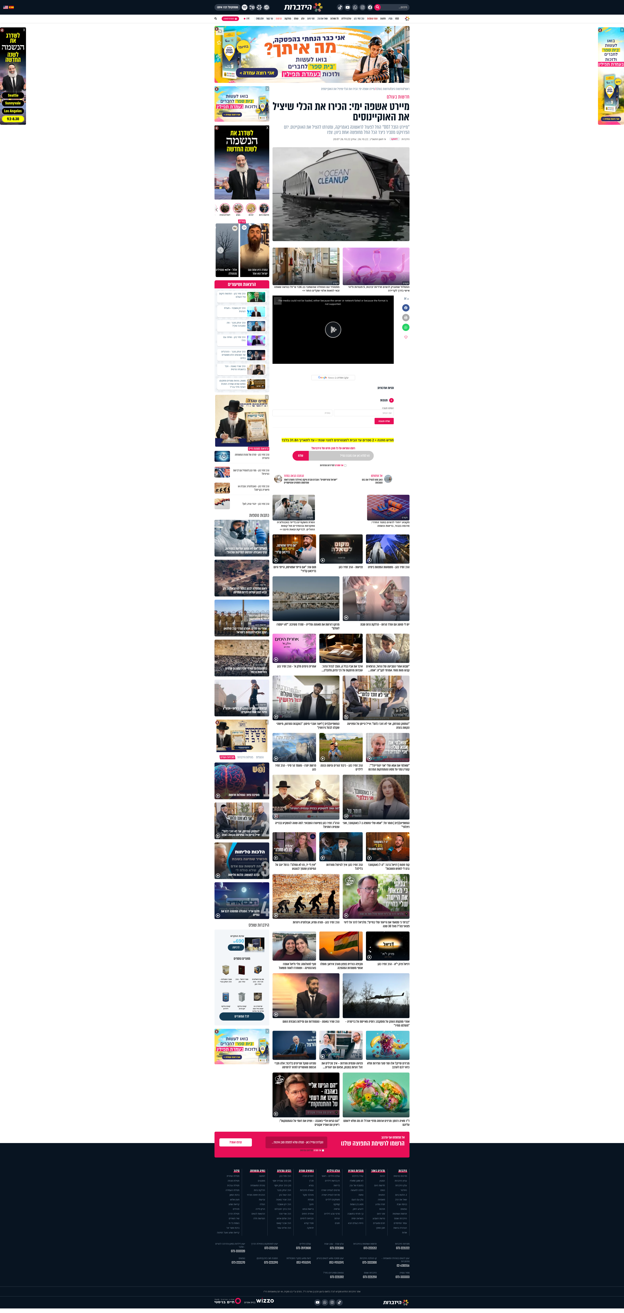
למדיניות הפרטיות (327, 465)
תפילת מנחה (233, 1180)
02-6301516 (403, 1265)
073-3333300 (369, 1262)
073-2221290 (271, 1262)
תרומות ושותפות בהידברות (365, 1243)
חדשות (383, 18)
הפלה (262, 1204)
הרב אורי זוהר (285, 1213)
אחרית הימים (308, 1213)
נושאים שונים (306, 1170)
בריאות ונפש (308, 1208)
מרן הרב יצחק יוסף (282, 1185)
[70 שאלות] (252, 7)
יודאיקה (310, 1227)
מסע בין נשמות (356, 1204)
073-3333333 (403, 1277)
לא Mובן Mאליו (356, 1180)
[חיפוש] (377, 7)
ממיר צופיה (405, 1272)
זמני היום (311, 18)
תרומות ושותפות (400, 1213)
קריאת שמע (234, 1204)
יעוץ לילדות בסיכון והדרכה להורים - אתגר (230, 1245)
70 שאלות (334, 18)
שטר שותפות (372, 18)
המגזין (382, 1180)
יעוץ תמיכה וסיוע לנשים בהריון (330, 1258)
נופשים (404, 1208)
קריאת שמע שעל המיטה (228, 1232)
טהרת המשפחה (257, 1185)
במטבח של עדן (356, 1185)
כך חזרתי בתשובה (355, 1213)
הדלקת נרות (259, 1190)
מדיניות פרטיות (400, 1175)
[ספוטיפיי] (244, 7)
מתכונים (261, 1180)
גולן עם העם (357, 1199)
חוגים (337, 1223)
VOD (397, 18)
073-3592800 (303, 1248)
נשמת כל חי (234, 1223)
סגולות (311, 1199)
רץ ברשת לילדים (332, 1180)
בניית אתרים (249, 1302)
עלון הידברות (401, 1185)
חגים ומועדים (379, 1223)
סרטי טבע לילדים (332, 1213)
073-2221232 (271, 1248)
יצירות (337, 1218)
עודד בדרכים (357, 1175)
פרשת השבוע (379, 1218)
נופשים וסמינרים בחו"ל (333, 1272)
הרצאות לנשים (258, 1213)
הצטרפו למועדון (229, 18)
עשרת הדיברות (307, 1190)
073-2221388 (337, 1248)
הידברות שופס (400, 1218)
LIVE (248, 18)
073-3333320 (238, 1251)
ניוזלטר (404, 1190)
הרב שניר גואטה (283, 1199)
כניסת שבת (402, 1204)
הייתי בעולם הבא (355, 1223)
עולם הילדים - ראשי (331, 1175)
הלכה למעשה (357, 1190)
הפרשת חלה (259, 1218)
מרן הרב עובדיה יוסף (282, 1180)
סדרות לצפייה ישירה (331, 1194)
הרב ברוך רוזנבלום (283, 1208)
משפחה (381, 1199)
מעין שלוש (234, 1199)
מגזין (390, 18)
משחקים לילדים (333, 1199)
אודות (404, 1232)
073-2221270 (238, 1262)
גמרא (311, 1185)
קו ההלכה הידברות (368, 1258)
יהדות (382, 1175)
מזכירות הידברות (402, 1243)
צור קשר (269, 18)
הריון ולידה (260, 1208)
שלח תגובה (384, 421)
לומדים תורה (308, 1175)
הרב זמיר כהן (359, 18)
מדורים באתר (378, 1170)
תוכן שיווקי (380, 1227)
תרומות (279, 18)
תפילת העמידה (232, 1190)
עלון (303, 18)
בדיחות (337, 1185)
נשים (382, 1190)
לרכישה (236, 947)
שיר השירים (234, 1218)
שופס (296, 18)
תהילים (236, 1208)
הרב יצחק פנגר (284, 1190)
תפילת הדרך (233, 1213)
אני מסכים (331, 465)
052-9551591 (336, 1262)
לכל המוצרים (241, 1016)
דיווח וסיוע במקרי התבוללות (298, 1258)
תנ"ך (311, 1180)
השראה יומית (357, 1218)
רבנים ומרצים (284, 1170)
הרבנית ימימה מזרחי (256, 1194)
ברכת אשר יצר (232, 1227)
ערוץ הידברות (401, 1180)
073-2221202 (337, 1277)
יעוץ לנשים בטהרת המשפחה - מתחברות (396, 1260)
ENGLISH (260, 18)
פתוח (361, 1194)
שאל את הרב (322, 18)
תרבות (382, 1208)
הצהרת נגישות (400, 1227)
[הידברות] (303, 7)
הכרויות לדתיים (307, 1218)
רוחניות (381, 1194)
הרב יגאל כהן (285, 1194)
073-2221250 (370, 1277)
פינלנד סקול (308, 1194)
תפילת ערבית (233, 1185)
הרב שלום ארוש (284, 1218)
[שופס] (259, 7)
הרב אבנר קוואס (284, 1223)
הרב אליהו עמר (284, 1227)
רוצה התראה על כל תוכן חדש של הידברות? (333, 448)
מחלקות (288, 18)
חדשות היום (379, 1185)
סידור (237, 1170)
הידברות (403, 1170)
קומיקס (337, 1204)
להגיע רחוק (358, 1208)
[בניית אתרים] (265, 1302)
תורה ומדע (380, 1204)
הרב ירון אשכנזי (284, 1204)
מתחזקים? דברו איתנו (227, 7)
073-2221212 (370, 1248)
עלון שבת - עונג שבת (334, 1243)
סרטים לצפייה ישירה (330, 1190)
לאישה (262, 1175)
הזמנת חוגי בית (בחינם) (267, 1258)
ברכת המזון (234, 1194)
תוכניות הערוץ (356, 1170)
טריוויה (337, 1208)
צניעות (262, 1199)
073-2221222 (403, 1248)
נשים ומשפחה (257, 1170)
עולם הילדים (346, 18)
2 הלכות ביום (401, 1194)
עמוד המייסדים (400, 1223)
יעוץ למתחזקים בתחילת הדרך (264, 1243)
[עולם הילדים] (266, 7)
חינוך (311, 1204)
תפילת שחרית (233, 1175)
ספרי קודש (309, 1223)
